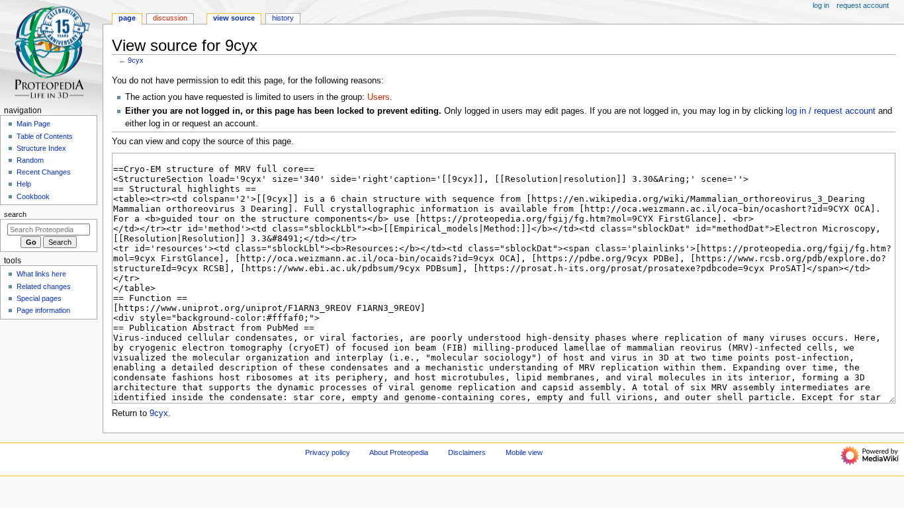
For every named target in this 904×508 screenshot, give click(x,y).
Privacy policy (327, 452)
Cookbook (33, 196)
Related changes (44, 286)
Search (15, 214)
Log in (821, 5)
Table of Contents (45, 136)
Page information (43, 310)
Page (127, 18)
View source (234, 18)
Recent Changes (44, 172)
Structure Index (41, 148)
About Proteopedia (398, 452)
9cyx (136, 60)
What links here (41, 274)
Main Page (33, 124)
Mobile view (524, 452)
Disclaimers (467, 452)
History (283, 18)
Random (30, 160)
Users (378, 97)
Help (24, 184)
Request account (862, 5)
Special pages (39, 298)
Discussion (170, 18)
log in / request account (831, 111)
